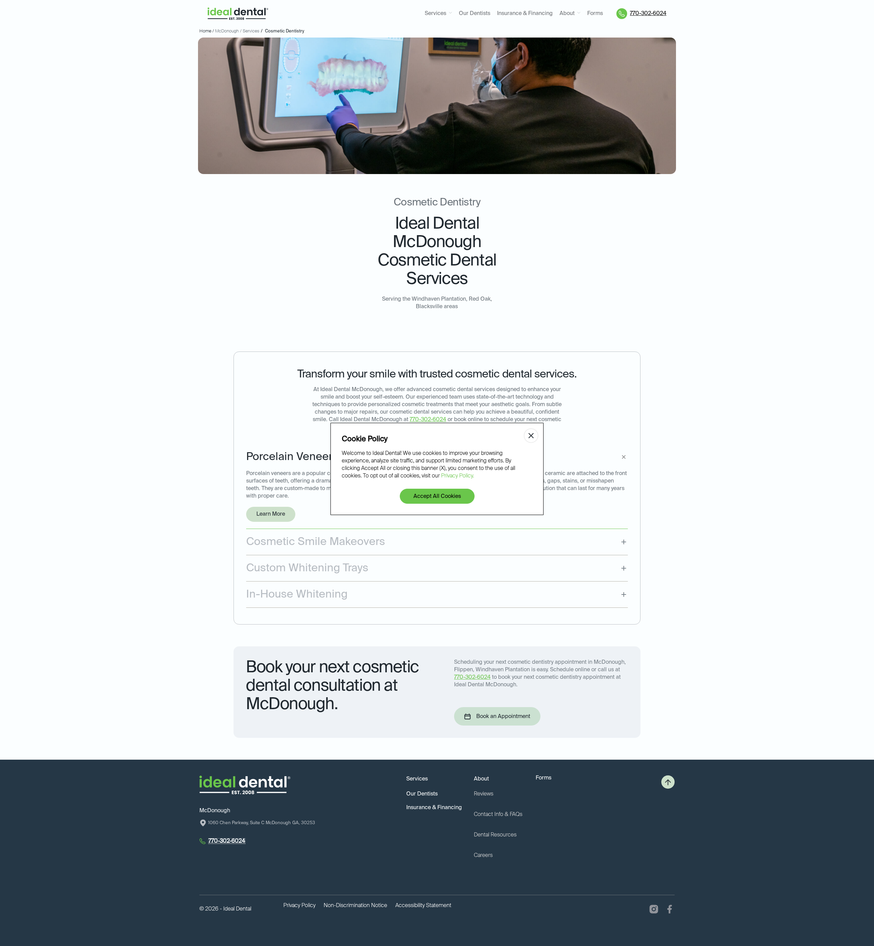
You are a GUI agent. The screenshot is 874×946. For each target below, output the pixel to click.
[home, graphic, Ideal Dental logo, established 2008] (238, 14)
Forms (595, 13)
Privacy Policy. (457, 476)
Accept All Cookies (437, 496)
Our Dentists (474, 13)
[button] (438, 14)
